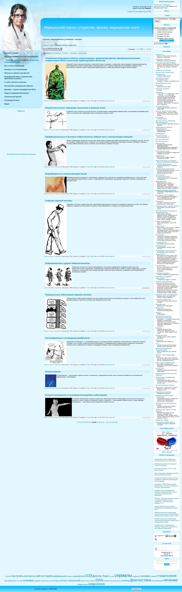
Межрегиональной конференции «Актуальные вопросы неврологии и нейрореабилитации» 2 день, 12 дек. (166, 514)
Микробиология (161, 181)
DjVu (99, 580)
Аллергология (160, 74)
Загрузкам (73, 53)
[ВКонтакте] (166, 536)
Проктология (160, 226)
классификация (157, 581)
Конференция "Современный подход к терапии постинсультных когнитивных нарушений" (166, 526)
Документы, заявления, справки (166, 387)
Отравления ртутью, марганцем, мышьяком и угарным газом (75, 108)
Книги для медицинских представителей (164, 349)
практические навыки (88, 581)
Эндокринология (161, 335)
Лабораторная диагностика (165, 169)
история (47, 576)
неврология (96, 584)
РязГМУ (8, 576)
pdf (78, 580)
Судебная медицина (162, 273)
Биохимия (159, 85)
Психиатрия (160, 235)
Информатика (160, 133)
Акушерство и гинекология (165, 72)
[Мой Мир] (175, 536)
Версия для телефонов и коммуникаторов (162, 5)
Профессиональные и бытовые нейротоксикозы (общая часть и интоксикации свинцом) (88, 137)
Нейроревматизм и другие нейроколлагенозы (67, 263)
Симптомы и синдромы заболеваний (164, 277)
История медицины (162, 139)
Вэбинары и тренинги (163, 59)
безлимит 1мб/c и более (165, 38)
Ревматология (160, 254)
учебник (125, 580)
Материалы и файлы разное (165, 422)
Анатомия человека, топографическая (162, 78)
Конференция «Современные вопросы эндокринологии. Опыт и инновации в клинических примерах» (165, 493)
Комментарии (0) (110, 101)
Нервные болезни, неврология (52, 101)
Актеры (63, 580)
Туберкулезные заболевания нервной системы (68, 295)
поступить (17, 575)
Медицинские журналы (163, 392)
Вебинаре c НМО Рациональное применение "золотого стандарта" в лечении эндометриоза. (166, 485)
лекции (153, 576)
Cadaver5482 (90, 101)
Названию (57, 53)
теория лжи (44, 581)
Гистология (159, 117)
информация (59, 576)
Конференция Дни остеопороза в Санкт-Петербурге (165, 464)
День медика (166, 452)
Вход (145, 11)
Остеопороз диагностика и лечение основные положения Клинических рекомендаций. (166, 479)
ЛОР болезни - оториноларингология (163, 175)
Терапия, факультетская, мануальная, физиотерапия (165, 282)
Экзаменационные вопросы (165, 385)
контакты (29, 576)
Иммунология (160, 143)
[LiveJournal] (156, 539)
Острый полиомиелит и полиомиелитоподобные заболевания (76, 395)
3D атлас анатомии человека (165, 63)
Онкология (159, 201)
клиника (28, 580)
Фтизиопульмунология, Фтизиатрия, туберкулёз (164, 317)
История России (161, 136)
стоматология (166, 576)
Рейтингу (65, 53)
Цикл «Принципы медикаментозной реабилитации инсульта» (166, 474)
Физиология (160, 308)
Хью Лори (20, 581)
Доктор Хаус (101, 576)
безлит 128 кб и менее (164, 32)
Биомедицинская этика (163, 83)
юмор (50, 581)
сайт (38, 576)
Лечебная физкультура (163, 164)
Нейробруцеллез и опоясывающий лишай (66, 174)
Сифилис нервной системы (58, 200)
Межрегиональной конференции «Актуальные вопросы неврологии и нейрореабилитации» (166, 520)
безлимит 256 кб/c (163, 34)
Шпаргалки (159, 340)
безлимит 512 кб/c (163, 36)
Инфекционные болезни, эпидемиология (164, 128)
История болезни (161, 141)
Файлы (52, 45)
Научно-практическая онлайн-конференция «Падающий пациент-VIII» (166, 507)
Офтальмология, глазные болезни (167, 206)
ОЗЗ (88, 576)
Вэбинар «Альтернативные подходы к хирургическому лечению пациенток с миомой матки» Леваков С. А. (166, 501)
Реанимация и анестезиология (166, 250)
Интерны (56, 581)
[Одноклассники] (172, 536)
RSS (149, 11)
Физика (158, 312)
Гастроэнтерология (162, 106)
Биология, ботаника (162, 89)
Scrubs (111, 576)
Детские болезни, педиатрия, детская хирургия (165, 121)
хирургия (136, 576)
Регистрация (138, 11)
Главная (130, 11)
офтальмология (10, 581)
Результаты (158, 42)
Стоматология (160, 265)
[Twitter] (169, 536)
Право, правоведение (163, 221)
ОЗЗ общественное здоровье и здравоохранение (166, 211)
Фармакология (160, 304)
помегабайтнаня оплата (165, 30)
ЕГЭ (157, 343)
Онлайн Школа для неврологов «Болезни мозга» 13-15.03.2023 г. (165, 460)
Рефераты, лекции (162, 420)
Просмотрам (82, 53)
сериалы (123, 575)
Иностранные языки (162, 151)
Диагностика (140, 580)
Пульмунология (161, 242)
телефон (145, 576)
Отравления (160, 369)
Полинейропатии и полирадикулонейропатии (67, 338)
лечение (170, 580)
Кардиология (160, 156)
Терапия (72, 580)
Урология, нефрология (163, 299)
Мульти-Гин (159, 54)
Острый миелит (53, 371)
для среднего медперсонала (165, 362)
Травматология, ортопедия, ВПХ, (167, 295)
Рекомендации (161, 246)
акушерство (79, 576)
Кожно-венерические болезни (166, 160)
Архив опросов (168, 42)
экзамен (37, 581)
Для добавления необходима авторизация (21, 154)
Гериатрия (159, 92)
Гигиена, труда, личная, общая (166, 111)
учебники (107, 581)
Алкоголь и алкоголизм (163, 70)
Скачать (69, 576)
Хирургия (159, 328)
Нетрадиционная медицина (165, 195)
